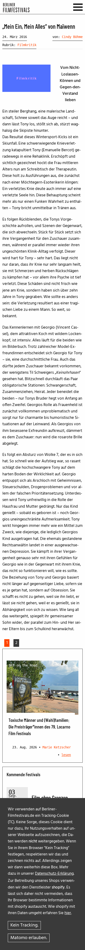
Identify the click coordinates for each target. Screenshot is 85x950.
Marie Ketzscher (56, 747)
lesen (66, 755)
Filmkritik (26, 45)
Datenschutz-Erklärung (54, 873)
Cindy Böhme (72, 37)
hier (67, 913)
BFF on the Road (23, 665)
